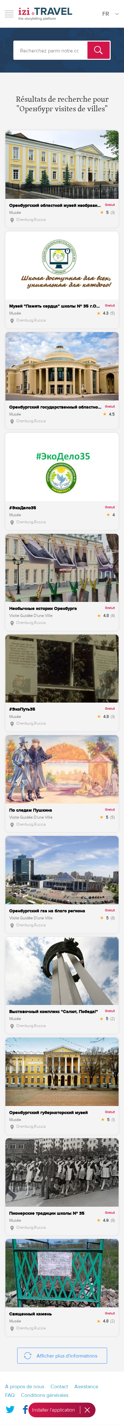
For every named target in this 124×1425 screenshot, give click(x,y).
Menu (9, 13)
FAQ (10, 1395)
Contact (59, 1386)
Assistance (86, 1386)
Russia (40, 219)
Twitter (10, 1408)
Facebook (25, 1408)
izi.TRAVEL (45, 13)
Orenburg (24, 219)
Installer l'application (53, 1410)
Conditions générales (44, 1395)
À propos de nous (24, 1386)
